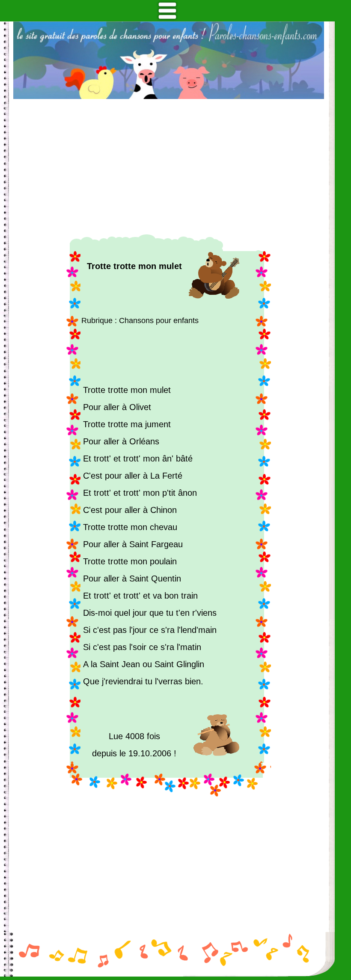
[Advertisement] (168, 167)
